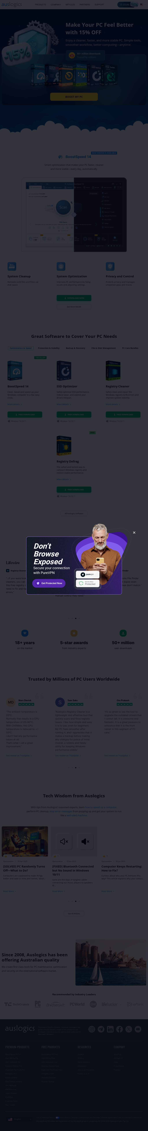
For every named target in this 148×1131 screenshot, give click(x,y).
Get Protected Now (51, 583)
